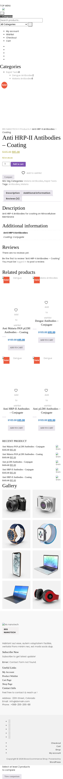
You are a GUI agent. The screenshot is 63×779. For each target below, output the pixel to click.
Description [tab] (13, 192)
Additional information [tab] (36, 192)
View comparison (11, 776)
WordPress (55, 762)
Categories (7, 16)
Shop (58, 749)
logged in (21, 261)
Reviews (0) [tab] (13, 198)
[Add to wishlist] (16, 309)
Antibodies (14, 184)
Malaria (24, 184)
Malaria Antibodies (33, 181)
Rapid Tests (50, 181)
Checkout (11, 37)
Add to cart (18, 164)
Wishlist (10, 34)
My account (12, 31)
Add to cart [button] (16, 347)
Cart (8, 40)
